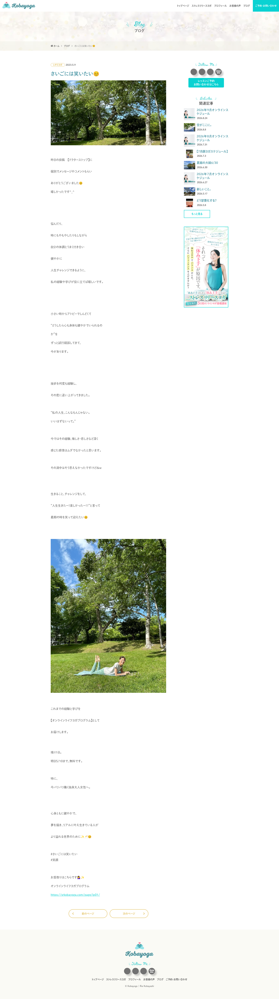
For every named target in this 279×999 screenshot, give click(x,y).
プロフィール (220, 6)
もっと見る (196, 214)
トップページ (183, 6)
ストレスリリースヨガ (202, 6)
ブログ (246, 6)
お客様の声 (235, 6)
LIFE (55, 65)
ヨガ (60, 65)
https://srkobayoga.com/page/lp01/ (75, 894)
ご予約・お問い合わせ (266, 6)
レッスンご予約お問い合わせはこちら (206, 83)
